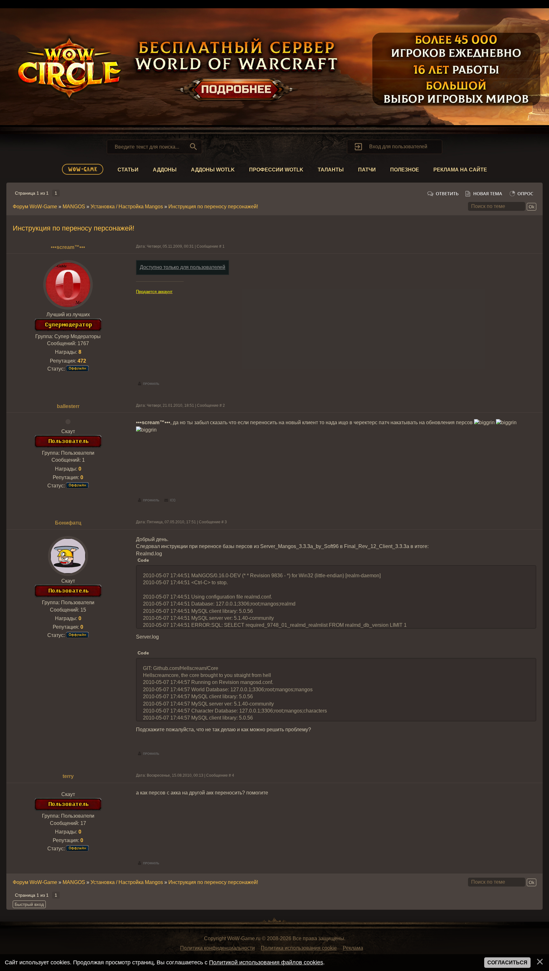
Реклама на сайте (460, 169)
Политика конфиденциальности (217, 948)
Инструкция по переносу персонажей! (213, 206)
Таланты (331, 169)
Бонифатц (68, 523)
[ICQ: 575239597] (170, 500)
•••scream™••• (68, 247)
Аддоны (165, 169)
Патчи (367, 169)
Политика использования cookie (299, 948)
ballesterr (68, 406)
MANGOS (74, 206)
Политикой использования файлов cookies (266, 962)
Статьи (128, 169)
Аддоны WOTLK (213, 169)
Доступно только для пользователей (182, 267)
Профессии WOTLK (276, 169)
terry (68, 776)
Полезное (404, 169)
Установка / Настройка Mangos (127, 206)
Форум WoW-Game (35, 206)
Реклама (353, 948)
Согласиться (507, 962)
